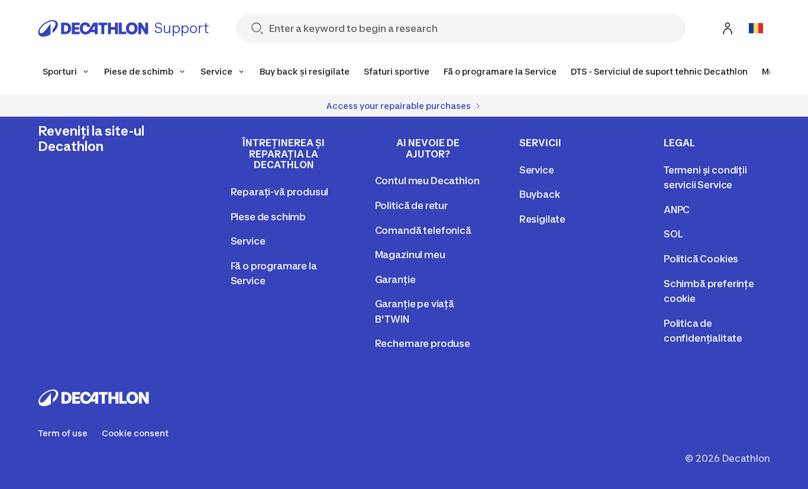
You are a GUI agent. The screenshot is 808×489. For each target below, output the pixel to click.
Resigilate (542, 219)
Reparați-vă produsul (280, 192)
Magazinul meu (410, 254)
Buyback (539, 194)
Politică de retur (411, 205)
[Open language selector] (756, 28)
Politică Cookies (701, 259)
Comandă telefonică (423, 230)
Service (248, 241)
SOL (673, 234)
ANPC (677, 209)
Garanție (395, 279)
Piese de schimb (268, 217)
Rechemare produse (422, 343)
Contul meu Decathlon (427, 180)
